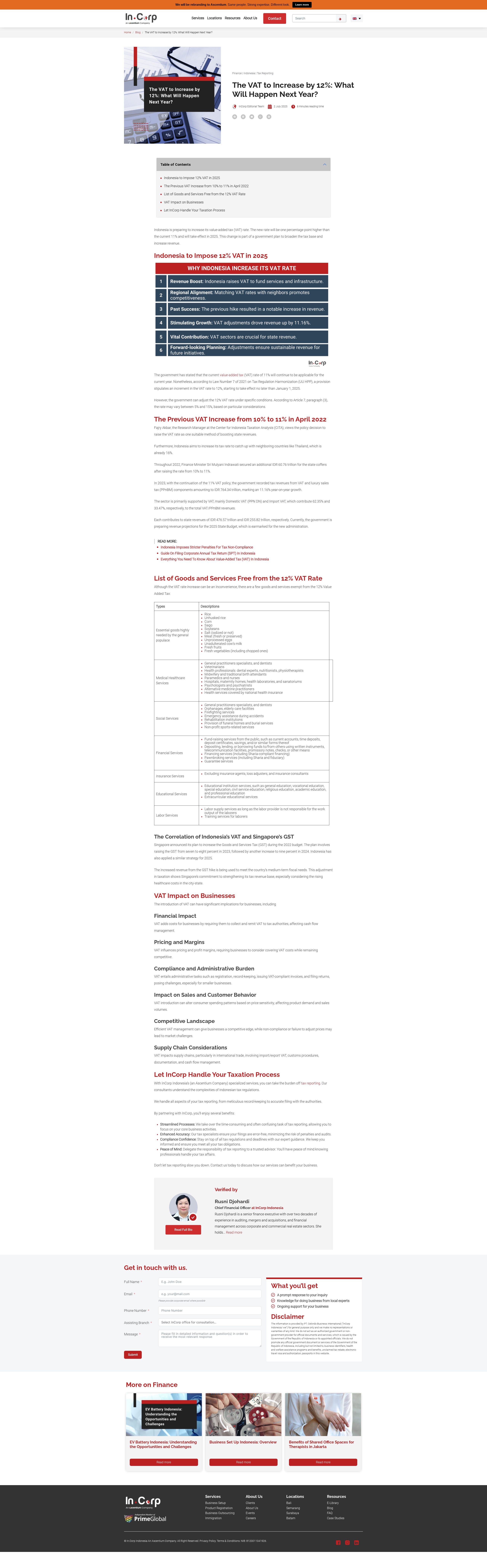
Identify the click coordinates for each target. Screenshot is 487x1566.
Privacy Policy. (208, 1540)
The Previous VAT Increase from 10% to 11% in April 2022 (206, 186)
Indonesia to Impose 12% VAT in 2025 (191, 178)
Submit (133, 1355)
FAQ (330, 1513)
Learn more (302, 4)
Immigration (213, 1518)
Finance (237, 73)
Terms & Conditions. (228, 1540)
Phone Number (135, 1311)
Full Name (131, 1282)
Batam (290, 1518)
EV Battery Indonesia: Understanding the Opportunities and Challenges (163, 1444)
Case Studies (335, 1518)
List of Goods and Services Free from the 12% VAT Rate (204, 194)
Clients (250, 1503)
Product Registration (219, 1508)
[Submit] (341, 18)
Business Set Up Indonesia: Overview (243, 1442)
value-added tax (232, 375)
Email (128, 1294)
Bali (288, 1503)
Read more (234, 1232)
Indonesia (249, 73)
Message (131, 1334)
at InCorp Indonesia (267, 1208)
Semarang (293, 1508)
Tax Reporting (265, 73)
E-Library (333, 1503)
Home (127, 32)
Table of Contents (175, 164)
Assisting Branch (136, 1323)
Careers (251, 1518)
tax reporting (310, 1083)
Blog (138, 32)
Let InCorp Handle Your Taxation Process (194, 210)
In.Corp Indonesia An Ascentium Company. (152, 1540)
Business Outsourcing (220, 1513)
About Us (252, 1508)
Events (250, 1513)
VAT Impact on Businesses (183, 202)
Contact (274, 18)
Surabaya (292, 1513)
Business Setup (215, 1503)
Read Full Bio (183, 1229)
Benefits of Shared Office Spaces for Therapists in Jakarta (321, 1444)
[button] (357, 18)
